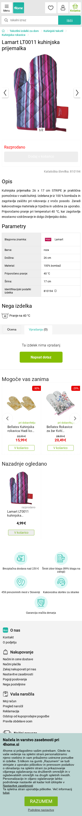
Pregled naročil (13, 706)
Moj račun (9, 701)
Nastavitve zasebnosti (18, 785)
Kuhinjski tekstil (53, 31)
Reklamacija (11, 711)
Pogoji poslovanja (15, 679)
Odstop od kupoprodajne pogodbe (26, 716)
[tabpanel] (41, 92)
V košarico (21, 448)
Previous (7, 418)
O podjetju (10, 642)
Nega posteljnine (14, 684)
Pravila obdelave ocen (17, 721)
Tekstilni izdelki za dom (24, 31)
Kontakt (8, 637)
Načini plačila (12, 664)
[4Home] (5, 31)
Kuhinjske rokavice (13, 35)
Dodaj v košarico (41, 156)
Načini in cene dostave (18, 659)
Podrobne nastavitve (41, 810)
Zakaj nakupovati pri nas (19, 669)
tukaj (6, 792)
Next (74, 418)
